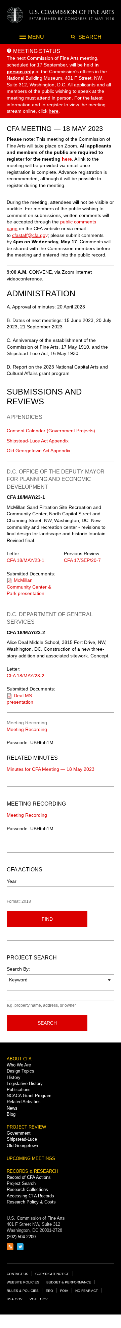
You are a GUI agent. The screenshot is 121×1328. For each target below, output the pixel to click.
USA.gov (15, 1299)
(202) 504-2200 (21, 1236)
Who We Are (19, 1064)
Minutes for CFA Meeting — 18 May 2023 (50, 769)
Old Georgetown (22, 1145)
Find (47, 919)
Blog (11, 1114)
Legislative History (25, 1083)
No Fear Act (86, 1291)
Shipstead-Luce (22, 1139)
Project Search (21, 1183)
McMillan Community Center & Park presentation (29, 586)
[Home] (60, 15)
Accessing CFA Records (30, 1195)
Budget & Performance (68, 1282)
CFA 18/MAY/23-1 (25, 560)
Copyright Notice (52, 1274)
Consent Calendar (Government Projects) (51, 430)
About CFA (19, 1058)
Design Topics (20, 1071)
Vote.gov (39, 1299)
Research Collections (27, 1189)
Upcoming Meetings (31, 1158)
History (14, 1077)
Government (19, 1133)
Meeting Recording (27, 729)
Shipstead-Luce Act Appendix (38, 440)
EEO (49, 1291)
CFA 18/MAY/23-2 (25, 675)
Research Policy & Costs (31, 1201)
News (12, 1108)
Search (47, 1023)
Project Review (26, 1127)
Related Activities (24, 1101)
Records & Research (32, 1171)
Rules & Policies (23, 1291)
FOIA (64, 1291)
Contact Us (17, 1274)
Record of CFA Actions (29, 1177)
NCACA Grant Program (29, 1095)
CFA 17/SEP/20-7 (82, 560)
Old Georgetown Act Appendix (38, 450)
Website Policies (23, 1282)
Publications (19, 1089)
